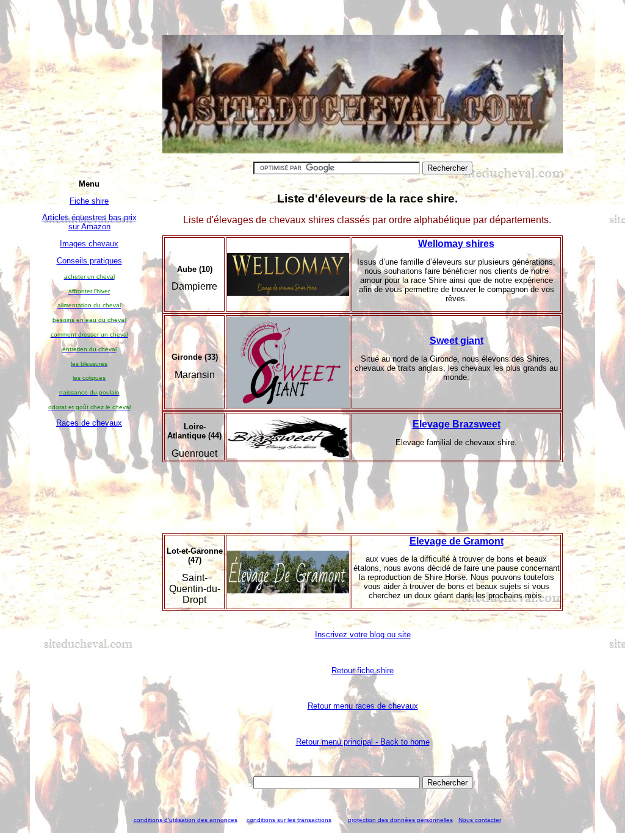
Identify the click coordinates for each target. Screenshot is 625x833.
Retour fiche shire (362, 670)
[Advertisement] (89, 618)
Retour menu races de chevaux (363, 705)
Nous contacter (479, 820)
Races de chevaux (89, 422)
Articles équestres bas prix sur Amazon (89, 222)
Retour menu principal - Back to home (363, 741)
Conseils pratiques (89, 260)
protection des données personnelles (400, 820)
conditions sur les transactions (289, 820)
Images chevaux (89, 243)
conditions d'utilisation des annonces (185, 820)
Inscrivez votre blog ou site (363, 634)
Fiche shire (89, 201)
